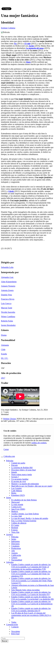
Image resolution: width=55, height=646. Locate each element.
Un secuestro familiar (19, 479)
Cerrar (6, 449)
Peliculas (9, 461)
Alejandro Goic (7, 277)
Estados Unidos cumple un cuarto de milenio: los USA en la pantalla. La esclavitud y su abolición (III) (32, 598)
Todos (13, 622)
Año (13, 551)
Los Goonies (16, 488)
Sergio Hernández (8, 325)
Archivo (9, 534)
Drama (4, 335)
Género (14, 557)
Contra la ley (16, 507)
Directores (15, 544)
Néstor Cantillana (8, 316)
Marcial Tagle (6, 308)
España (4, 354)
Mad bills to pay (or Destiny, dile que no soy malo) (31, 486)
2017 (3, 378)
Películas (14, 537)
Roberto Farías (7, 321)
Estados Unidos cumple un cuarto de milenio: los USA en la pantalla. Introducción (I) (31, 609)
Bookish (14, 527)
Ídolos (13, 493)
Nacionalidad (16, 560)
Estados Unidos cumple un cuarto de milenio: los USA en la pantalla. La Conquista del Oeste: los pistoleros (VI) (31, 573)
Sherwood (15, 502)
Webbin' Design (9, 419)
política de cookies (38, 443)
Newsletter (15, 631)
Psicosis (14, 465)
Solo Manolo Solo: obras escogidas (25, 590)
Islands (14, 472)
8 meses (14, 530)
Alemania (5, 345)
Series (8, 497)
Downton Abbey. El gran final (23, 470)
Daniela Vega (6, 295)
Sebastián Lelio (7, 267)
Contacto (15, 627)
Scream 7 (15, 477)
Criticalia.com (9, 456)
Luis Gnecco (6, 303)
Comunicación (12, 624)
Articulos (10, 562)
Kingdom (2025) (18, 495)
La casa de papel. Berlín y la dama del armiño (29, 518)
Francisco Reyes (7, 299)
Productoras (16, 548)
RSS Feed (15, 634)
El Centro (15, 525)
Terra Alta (15, 532)
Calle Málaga (16, 491)
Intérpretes (15, 541)
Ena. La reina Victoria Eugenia (23, 521)
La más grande (17, 504)
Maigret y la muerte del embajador (25, 484)
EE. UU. (4, 358)
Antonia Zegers (7, 290)
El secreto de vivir (18, 481)
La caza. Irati (16, 516)
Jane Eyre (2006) (18, 509)
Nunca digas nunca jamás (21, 474)
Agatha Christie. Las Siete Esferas (25, 514)
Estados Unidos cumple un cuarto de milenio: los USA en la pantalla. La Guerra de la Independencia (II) (31, 603)
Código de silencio (18, 523)
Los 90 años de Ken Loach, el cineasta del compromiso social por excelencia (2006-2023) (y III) (31, 615)
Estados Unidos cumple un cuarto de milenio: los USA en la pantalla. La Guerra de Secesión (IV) (31, 593)
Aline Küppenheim (8, 282)
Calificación (16, 555)
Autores (14, 553)
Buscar (4, 641)
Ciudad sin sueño (18, 463)
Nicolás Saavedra (8, 312)
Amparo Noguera (8, 286)
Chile (3, 349)
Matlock (14, 511)
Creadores (15, 546)
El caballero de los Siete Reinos (24, 500)
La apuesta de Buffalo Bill (21, 467)
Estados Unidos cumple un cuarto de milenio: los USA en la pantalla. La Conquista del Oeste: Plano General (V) (31, 580)
